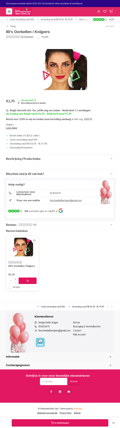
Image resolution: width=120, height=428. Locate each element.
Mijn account (79, 334)
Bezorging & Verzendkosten (86, 326)
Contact (77, 330)
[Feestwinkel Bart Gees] (23, 11)
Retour (76, 322)
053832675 (55, 193)
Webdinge (77, 408)
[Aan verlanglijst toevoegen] (34, 240)
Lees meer (11, 127)
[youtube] (68, 391)
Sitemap (77, 413)
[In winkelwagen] (28, 281)
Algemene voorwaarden (47, 413)
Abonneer (74, 381)
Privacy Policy (66, 413)
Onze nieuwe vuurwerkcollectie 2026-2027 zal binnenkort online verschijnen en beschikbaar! (44, 3)
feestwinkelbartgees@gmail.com (66, 200)
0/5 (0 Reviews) (27, 36)
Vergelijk (44, 36)
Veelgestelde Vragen (48, 322)
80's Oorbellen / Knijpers (21, 265)
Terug (13, 26)
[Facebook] (51, 391)
